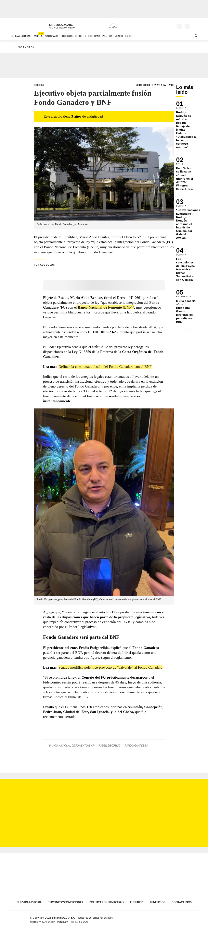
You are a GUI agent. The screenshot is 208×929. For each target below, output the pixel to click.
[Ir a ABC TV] (156, 35)
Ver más (187, 126)
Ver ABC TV (69, 26)
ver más (111, 26)
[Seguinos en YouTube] (165, 25)
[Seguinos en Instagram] (171, 25)
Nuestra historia (29, 902)
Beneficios (157, 902)
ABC (20, 25)
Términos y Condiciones (65, 902)
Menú (194, 25)
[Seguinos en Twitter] (159, 25)
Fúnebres (136, 902)
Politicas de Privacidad (106, 902)
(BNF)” (106, 307)
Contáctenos (182, 902)
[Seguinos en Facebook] (153, 25)
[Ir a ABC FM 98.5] (184, 35)
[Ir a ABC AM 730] (167, 35)
